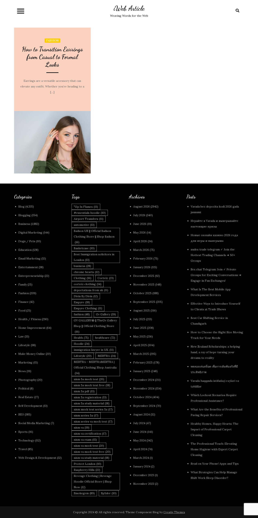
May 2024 (139, 440)
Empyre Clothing (88, 308)
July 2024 (139, 423)
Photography (27, 380)
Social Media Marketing (34, 423)
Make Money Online (31, 354)
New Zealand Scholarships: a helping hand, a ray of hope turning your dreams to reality (215, 352)
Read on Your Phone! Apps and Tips (215, 463)
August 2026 (141, 206)
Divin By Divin (86, 296)
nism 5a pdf (84, 391)
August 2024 (141, 414)
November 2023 (143, 484)
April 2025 (140, 345)
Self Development (30, 406)
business (82, 266)
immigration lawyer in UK (94, 350)
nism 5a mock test (89, 379)
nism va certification (90, 433)
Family (22, 284)
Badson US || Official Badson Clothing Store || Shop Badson (94, 236)
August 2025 (141, 310)
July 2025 (139, 319)
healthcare (105, 337)
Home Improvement (32, 328)
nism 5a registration (90, 397)
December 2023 (143, 475)
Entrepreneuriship (31, 276)
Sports (23, 432)
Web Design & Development (37, 458)
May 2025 (139, 336)
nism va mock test (89, 445)
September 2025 (144, 302)
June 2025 (139, 328)
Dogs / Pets (26, 241)
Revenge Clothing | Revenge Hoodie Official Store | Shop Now (93, 481)
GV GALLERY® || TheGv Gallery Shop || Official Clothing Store (95, 326)
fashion (82, 314)
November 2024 (143, 388)
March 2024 (141, 458)
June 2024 (139, 432)
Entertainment (28, 267)
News (22, 371)
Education (25, 250)
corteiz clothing (87, 284)
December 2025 (143, 276)
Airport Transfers (88, 219)
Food (21, 310)
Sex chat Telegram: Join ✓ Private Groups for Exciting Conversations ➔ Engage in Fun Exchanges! (216, 275)
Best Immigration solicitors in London (94, 257)
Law (21, 336)
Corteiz (106, 278)
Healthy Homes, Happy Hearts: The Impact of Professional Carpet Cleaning (214, 429)
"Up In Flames (86, 207)
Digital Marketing (30, 232)
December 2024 (143, 380)
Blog (21, 206)
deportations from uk (91, 290)
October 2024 (142, 397)
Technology (26, 440)
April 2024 (140, 449)
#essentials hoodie (90, 213)
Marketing (25, 362)
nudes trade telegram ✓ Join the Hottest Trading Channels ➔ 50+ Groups (213, 255)
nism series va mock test (93, 421)
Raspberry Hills (87, 470)
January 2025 (141, 371)
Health (81, 337)
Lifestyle (24, 345)
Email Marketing (29, 258)
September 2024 (144, 406)
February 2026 (143, 258)
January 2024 (141, 466)
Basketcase (84, 248)
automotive (84, 225)
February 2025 (143, 362)
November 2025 (143, 284)
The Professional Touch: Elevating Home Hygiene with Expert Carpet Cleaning (214, 449)
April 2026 (140, 241)
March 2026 (141, 250)
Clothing (82, 278)
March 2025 (141, 354)
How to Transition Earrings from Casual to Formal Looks (52, 57)
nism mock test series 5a (93, 409)
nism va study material (91, 458)
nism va (81, 427)
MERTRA (107, 356)
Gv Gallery (106, 314)
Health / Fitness (29, 319)
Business (24, 224)
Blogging (24, 215)
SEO (21, 414)
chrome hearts (86, 272)
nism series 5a (86, 415)
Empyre (82, 302)
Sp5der (109, 493)
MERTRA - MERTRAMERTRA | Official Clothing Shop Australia (95, 367)
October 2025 (142, 293)
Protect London (87, 464)
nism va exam (85, 439)
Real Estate (25, 397)
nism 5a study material (91, 403)
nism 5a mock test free (92, 385)
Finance (23, 302)
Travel (22, 449)
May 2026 (139, 232)
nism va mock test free (92, 452)
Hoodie (81, 344)
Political (23, 388)
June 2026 (139, 224)
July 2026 (139, 215)
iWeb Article (129, 8)
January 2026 (141, 267)
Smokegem (84, 493)
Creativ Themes (174, 512)
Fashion (52, 40)
